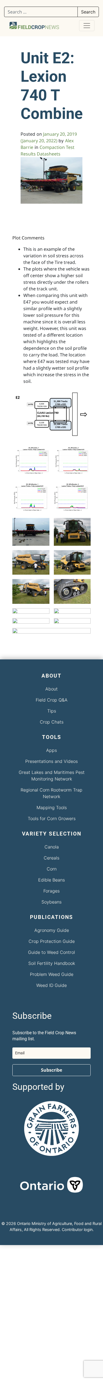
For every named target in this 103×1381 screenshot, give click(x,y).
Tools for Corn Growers (52, 818)
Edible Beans (51, 880)
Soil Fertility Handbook (51, 963)
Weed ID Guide (51, 985)
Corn (52, 869)
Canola (51, 847)
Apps (51, 750)
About (51, 689)
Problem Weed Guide (51, 974)
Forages (51, 891)
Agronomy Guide (51, 930)
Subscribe (51, 1070)
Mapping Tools (52, 807)
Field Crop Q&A (52, 700)
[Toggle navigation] (86, 25)
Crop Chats (51, 722)
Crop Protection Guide (52, 941)
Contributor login (77, 1229)
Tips (51, 711)
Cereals (51, 858)
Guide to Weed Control (51, 952)
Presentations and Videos (51, 761)
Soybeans (51, 902)
